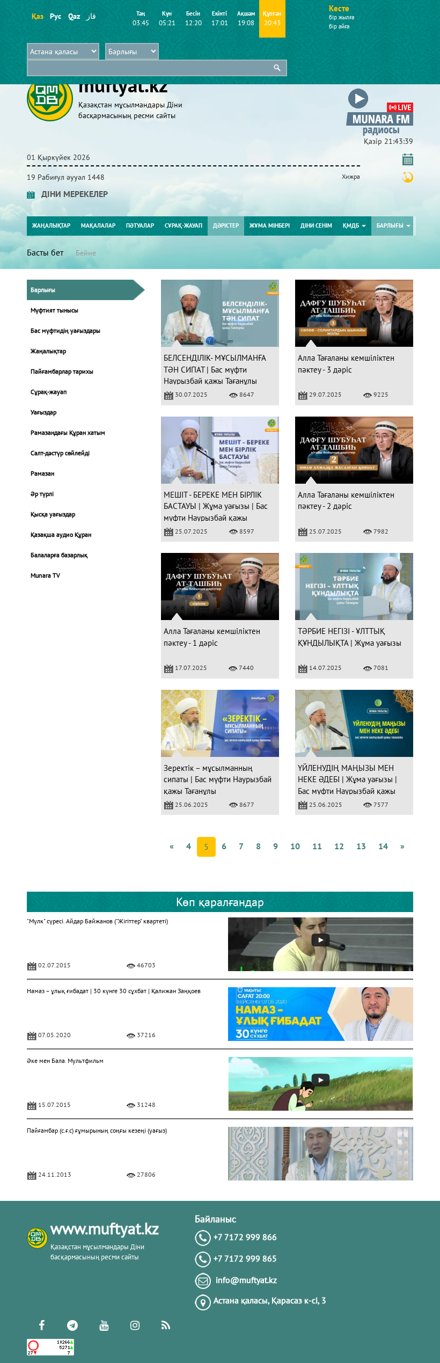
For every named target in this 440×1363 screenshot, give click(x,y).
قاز (91, 16)
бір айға (339, 26)
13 (361, 846)
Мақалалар (98, 225)
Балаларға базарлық (59, 555)
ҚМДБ (352, 225)
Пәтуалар (140, 225)
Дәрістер (226, 225)
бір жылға (341, 17)
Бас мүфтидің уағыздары (65, 330)
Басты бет (45, 252)
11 (317, 846)
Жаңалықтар (51, 225)
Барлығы (391, 225)
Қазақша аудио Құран (61, 534)
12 (339, 846)
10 (295, 846)
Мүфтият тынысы (54, 310)
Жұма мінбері (270, 225)
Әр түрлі (42, 494)
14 (383, 846)
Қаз (37, 16)
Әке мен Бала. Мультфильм (65, 1060)
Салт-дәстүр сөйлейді (60, 453)
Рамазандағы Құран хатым (68, 432)
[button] (379, 90)
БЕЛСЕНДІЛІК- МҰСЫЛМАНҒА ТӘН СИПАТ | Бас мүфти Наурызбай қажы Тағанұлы (215, 369)
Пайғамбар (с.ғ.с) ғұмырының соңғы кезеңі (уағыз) (97, 1130)
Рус (55, 16)
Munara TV (45, 575)
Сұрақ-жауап (183, 225)
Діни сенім (316, 225)
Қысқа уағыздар (53, 514)
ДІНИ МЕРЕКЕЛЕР (71, 193)
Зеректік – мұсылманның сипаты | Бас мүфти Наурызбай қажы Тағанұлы (218, 779)
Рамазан (42, 473)
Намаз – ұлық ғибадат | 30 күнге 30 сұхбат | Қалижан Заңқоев (114, 991)
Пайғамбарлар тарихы (62, 371)
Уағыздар (43, 412)
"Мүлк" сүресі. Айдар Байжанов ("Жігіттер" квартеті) (97, 921)
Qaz (73, 16)
